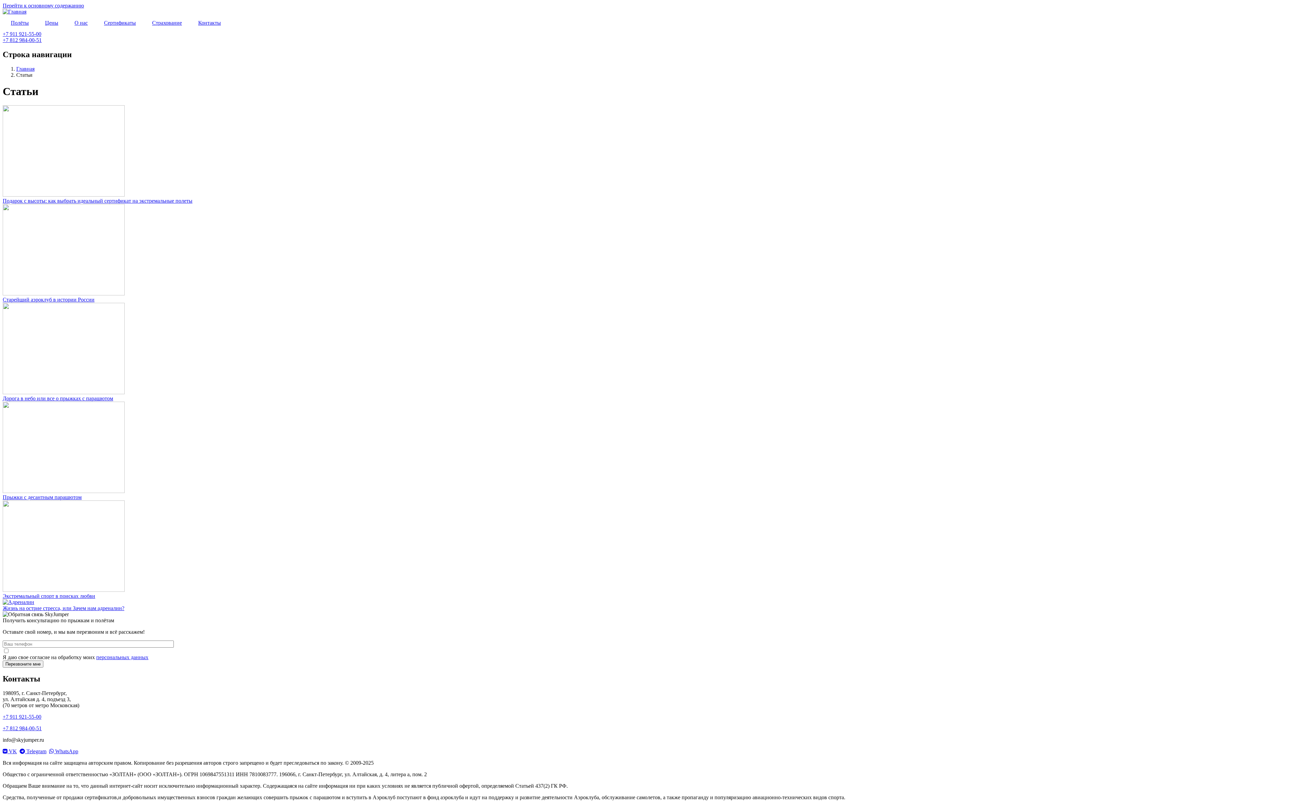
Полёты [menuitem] (20, 23)
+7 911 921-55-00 (22, 34)
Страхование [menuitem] (167, 23)
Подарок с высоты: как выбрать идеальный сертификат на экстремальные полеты (97, 201)
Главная (25, 69)
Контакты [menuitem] (209, 23)
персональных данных (122, 657)
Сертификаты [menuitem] (120, 23)
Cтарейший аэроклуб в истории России (49, 300)
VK (12, 751)
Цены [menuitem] (51, 23)
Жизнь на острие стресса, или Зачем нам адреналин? (63, 608)
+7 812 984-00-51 (22, 40)
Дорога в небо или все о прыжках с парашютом (58, 398)
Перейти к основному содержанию (43, 5)
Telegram (35, 751)
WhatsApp (66, 751)
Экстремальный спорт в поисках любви (49, 596)
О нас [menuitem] (81, 23)
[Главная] (14, 12)
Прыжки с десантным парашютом (42, 497)
